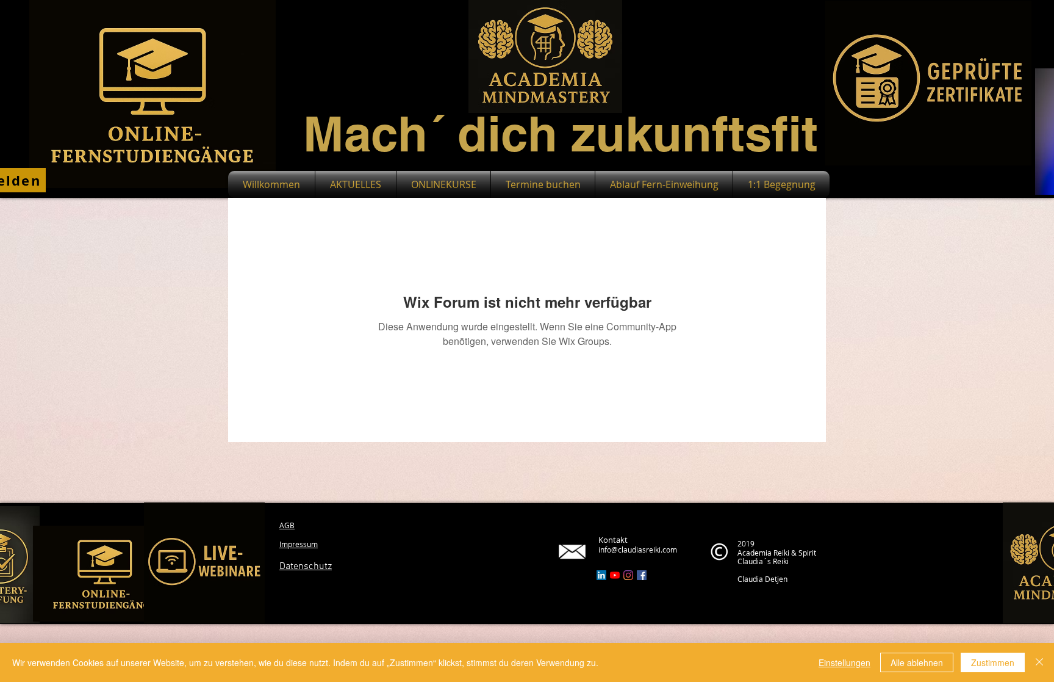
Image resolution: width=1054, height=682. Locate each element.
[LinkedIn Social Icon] (601, 575)
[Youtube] (615, 575)
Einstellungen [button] (844, 662)
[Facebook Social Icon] (642, 575)
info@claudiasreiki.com (637, 549)
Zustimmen (992, 662)
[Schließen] (1039, 662)
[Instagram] (628, 575)
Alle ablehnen (917, 662)
